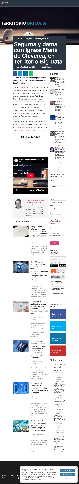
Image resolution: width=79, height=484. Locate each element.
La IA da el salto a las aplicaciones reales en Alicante (60, 93)
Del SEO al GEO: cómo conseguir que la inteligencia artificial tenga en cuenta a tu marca (38, 425)
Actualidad (23, 39)
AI (58, 87)
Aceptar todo (67, 470)
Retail (62, 381)
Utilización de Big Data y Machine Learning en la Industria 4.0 (59, 402)
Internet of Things (60, 452)
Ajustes (67, 478)
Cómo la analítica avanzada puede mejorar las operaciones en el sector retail (59, 367)
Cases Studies (60, 430)
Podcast (46, 39)
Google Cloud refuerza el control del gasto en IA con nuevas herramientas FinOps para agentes (39, 231)
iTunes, (28, 130)
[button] (64, 3)
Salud (63, 434)
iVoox (22, 130)
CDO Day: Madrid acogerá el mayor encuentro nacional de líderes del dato (60, 120)
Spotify (34, 130)
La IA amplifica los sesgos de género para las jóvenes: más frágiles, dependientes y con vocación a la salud (60, 153)
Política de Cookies (36, 479)
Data (57, 432)
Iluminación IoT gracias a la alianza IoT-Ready (59, 447)
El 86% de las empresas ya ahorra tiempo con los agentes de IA (60, 81)
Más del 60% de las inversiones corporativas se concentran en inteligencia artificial (60, 106)
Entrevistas (35, 39)
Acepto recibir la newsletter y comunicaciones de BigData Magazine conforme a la (57, 218)
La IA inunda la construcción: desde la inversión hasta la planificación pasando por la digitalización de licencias (60, 137)
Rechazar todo (67, 474)
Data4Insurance (23, 87)
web (19, 127)
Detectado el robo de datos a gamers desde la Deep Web (59, 439)
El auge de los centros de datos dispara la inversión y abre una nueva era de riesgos (39, 388)
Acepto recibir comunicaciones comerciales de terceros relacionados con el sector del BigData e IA (57, 231)
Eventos (61, 87)
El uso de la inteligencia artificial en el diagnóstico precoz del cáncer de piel (59, 417)
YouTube (41, 130)
